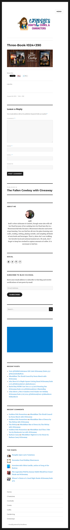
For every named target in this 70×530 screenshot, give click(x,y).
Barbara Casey (14, 435)
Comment (11, 118)
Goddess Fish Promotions (18, 414)
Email (9, 155)
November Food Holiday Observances (25, 460)
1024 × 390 (21, 96)
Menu (59, 11)
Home (9, 492)
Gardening (11, 514)
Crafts (9, 510)
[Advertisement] (30, 340)
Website (10, 164)
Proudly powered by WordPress (18, 524)
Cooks (9, 505)
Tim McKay (13, 424)
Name (9, 146)
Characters (11, 496)
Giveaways (11, 519)
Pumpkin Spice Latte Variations (23, 455)
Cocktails (10, 501)
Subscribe (14, 295)
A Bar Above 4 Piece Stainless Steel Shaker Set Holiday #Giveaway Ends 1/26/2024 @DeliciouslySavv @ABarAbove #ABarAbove (30, 394)
